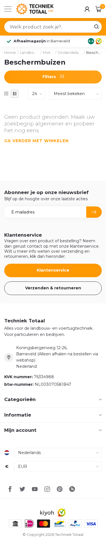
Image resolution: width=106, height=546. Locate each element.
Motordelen (48, 52)
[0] (99, 9)
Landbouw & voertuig (29, 52)
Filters (49, 76)
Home (10, 52)
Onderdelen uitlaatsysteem (70, 52)
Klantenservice (53, 270)
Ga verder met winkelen (36, 140)
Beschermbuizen (94, 52)
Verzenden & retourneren (53, 287)
